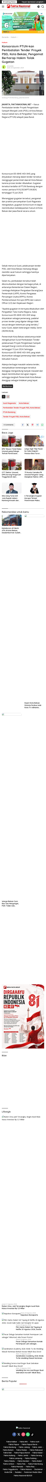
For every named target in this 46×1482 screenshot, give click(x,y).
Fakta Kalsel (37, 1453)
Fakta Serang (36, 1455)
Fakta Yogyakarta (10, 1469)
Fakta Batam (8, 1450)
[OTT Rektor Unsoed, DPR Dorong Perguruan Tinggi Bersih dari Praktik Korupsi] (12, 464)
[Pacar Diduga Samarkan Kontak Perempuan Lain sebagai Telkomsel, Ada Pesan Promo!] (23, 1336)
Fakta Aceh (34, 1442)
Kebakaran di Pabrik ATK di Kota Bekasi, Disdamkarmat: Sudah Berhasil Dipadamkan (11, 530)
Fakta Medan (21, 1450)
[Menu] (3, 6)
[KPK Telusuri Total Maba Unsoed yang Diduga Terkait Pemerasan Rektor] (12, 441)
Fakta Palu (21, 1464)
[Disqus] (23, 949)
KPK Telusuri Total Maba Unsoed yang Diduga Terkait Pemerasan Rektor (11, 451)
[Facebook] (14, 1434)
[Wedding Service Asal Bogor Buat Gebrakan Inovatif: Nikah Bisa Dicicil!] (23, 1365)
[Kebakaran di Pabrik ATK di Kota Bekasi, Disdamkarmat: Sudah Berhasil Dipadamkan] (12, 520)
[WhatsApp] (28, 1434)
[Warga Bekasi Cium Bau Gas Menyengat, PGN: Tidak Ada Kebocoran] (12, 806)
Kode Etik (8, 1472)
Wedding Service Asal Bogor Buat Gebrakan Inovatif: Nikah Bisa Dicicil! (30, 1371)
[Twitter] (19, 1434)
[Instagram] (23, 1434)
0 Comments (8, 425)
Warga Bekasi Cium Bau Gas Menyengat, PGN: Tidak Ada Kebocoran (10, 903)
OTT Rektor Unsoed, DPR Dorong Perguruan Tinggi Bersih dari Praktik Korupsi (11, 474)
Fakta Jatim (37, 1447)
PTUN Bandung (9, 412)
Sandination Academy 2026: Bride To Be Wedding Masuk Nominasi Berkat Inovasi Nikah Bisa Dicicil (30, 1357)
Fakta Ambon (8, 1464)
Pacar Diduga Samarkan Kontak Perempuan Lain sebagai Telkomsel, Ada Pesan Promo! (29, 1342)
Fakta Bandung (10, 1447)
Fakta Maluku (9, 1461)
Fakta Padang (30, 1458)
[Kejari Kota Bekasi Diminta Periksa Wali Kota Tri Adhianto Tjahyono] (34, 608)
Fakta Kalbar (11, 1442)
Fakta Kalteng (9, 1455)
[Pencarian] (42, 7)
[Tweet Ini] (27, 425)
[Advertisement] (23, 145)
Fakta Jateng (24, 1447)
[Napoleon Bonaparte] (11, 1313)
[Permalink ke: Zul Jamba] (4, 67)
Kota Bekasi (24, 403)
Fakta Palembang (35, 1464)
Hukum (4, 42)
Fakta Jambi (23, 1455)
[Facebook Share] (23, 425)
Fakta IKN (24, 1442)
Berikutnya (7, 386)
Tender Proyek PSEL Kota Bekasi (16, 417)
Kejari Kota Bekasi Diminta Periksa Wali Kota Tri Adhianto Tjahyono (33, 705)
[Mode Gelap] (38, 7)
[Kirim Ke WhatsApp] (42, 425)
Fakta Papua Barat (29, 1444)
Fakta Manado (17, 1467)
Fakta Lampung (15, 1458)
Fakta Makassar (36, 1450)
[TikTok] (32, 1435)
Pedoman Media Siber (33, 1472)
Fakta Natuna (26, 1469)
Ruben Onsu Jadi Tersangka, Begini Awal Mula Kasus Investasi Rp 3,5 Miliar (20, 1307)
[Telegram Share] (37, 425)
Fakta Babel (37, 1461)
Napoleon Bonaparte (29, 1315)
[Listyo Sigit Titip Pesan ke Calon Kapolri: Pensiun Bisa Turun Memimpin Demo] (34, 441)
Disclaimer (38, 1469)
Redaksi (18, 1472)
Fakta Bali (7, 1453)
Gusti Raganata (9, 403)
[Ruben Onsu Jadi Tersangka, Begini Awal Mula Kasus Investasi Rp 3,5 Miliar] (23, 1208)
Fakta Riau (30, 1467)
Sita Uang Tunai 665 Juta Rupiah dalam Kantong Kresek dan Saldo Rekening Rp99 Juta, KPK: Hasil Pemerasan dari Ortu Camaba (10, 498)
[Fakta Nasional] (18, 6)
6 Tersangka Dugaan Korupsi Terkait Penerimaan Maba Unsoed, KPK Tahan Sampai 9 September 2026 (33, 498)
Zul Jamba (10, 66)
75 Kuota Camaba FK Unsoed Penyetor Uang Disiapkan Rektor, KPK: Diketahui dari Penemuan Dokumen (34, 474)
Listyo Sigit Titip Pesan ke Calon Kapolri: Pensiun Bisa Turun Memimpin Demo (34, 451)
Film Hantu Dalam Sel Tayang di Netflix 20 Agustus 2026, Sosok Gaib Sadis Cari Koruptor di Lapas (30, 1328)
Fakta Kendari (23, 1461)
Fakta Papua (14, 1444)
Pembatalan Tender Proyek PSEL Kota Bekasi (21, 408)
